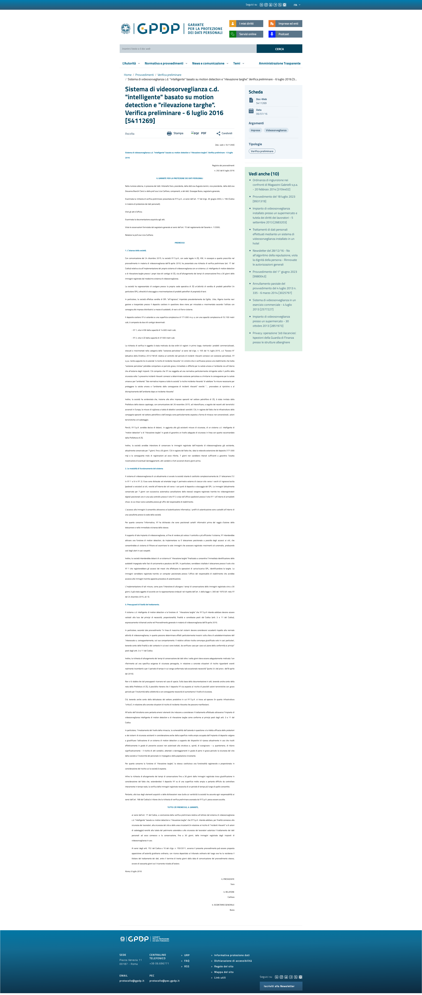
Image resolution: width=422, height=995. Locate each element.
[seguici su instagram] (266, 4)
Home (128, 75)
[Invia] (279, 48)
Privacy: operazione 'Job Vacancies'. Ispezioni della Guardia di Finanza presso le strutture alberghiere (274, 337)
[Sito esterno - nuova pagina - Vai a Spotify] (300, 977)
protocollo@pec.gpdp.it (165, 981)
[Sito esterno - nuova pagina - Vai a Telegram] (291, 977)
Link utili (220, 978)
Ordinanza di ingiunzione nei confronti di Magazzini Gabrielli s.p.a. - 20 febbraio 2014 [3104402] (275, 185)
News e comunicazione (208, 63)
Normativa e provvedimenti (164, 63)
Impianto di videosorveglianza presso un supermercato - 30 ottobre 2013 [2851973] (271, 321)
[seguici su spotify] (284, 4)
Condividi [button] (227, 133)
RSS (186, 966)
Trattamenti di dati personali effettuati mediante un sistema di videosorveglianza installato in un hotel (273, 236)
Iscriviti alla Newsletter (279, 986)
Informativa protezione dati (232, 955)
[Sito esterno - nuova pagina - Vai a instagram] (281, 977)
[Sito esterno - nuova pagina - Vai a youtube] (286, 977)
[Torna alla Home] (172, 28)
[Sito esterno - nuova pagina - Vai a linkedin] (276, 977)
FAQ (187, 961)
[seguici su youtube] (270, 4)
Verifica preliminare (169, 75)
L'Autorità (129, 63)
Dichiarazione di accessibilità (233, 961)
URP (187, 955)
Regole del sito (223, 966)
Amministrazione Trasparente (280, 63)
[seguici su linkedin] (261, 4)
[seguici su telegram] (275, 4)
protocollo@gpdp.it (132, 981)
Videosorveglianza (276, 130)
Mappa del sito (224, 972)
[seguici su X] (280, 4)
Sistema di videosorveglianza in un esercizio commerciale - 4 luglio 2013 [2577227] (274, 305)
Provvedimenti (144, 75)
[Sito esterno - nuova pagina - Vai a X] (295, 977)
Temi (237, 63)
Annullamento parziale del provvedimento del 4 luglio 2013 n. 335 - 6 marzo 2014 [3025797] (274, 288)
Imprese (255, 130)
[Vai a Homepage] (145, 943)
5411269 (261, 103)
